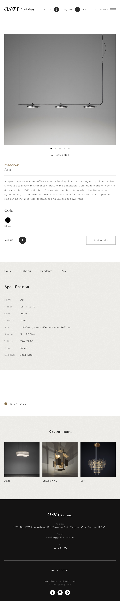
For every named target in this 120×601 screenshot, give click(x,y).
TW (95, 9)
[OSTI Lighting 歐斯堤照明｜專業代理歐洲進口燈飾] (19, 9)
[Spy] (98, 462)
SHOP (86, 9)
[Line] (67, 592)
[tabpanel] (60, 89)
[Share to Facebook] (22, 240)
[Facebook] (52, 592)
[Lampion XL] (60, 462)
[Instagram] (60, 592)
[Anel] (22, 462)
